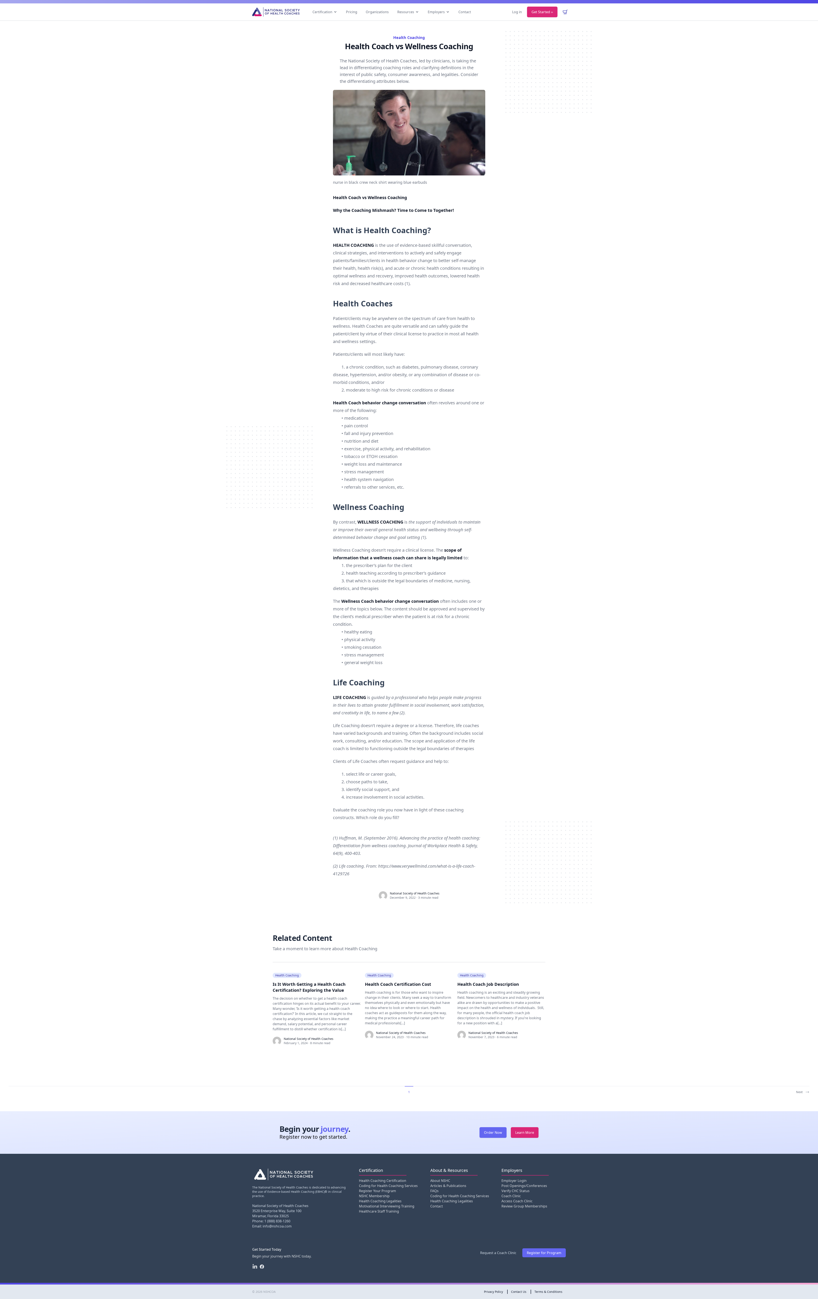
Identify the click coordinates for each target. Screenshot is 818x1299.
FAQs (434, 1190)
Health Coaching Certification (382, 1180)
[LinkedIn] (255, 1266)
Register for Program (544, 1252)
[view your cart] (565, 12)
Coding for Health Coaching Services (388, 1185)
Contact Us (518, 1292)
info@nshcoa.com (277, 1226)
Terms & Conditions (548, 1292)
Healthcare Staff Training (379, 1211)
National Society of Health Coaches (308, 1039)
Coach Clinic (511, 1196)
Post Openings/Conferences (524, 1185)
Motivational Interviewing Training (386, 1206)
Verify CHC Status (515, 1190)
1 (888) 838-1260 (277, 1221)
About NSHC (440, 1180)
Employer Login (514, 1180)
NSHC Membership (374, 1196)
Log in (517, 12)
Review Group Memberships (524, 1206)
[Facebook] (262, 1266)
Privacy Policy (493, 1292)
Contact (436, 1206)
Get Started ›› (542, 12)
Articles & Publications (448, 1185)
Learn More (524, 1132)
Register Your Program (377, 1190)
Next (799, 1092)
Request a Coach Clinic (498, 1252)
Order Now (493, 1132)
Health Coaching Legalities (380, 1201)
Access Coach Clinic (517, 1201)
